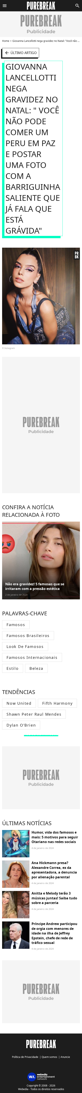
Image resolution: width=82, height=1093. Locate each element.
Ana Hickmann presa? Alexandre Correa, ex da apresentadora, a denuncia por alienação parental (54, 869)
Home (5, 41)
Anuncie (65, 1057)
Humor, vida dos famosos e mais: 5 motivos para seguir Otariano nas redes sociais (55, 837)
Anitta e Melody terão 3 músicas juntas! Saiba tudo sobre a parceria (54, 898)
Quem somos (49, 1057)
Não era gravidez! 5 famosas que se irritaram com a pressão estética (34, 586)
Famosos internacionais (32, 657)
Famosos (16, 624)
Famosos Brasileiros (28, 635)
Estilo (13, 668)
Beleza (36, 668)
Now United (19, 703)
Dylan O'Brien (21, 725)
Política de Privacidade (25, 1057)
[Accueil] (41, 6)
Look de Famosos (25, 646)
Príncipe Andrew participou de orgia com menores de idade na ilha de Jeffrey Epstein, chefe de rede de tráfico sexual (54, 933)
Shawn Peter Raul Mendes (34, 714)
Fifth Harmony (57, 703)
